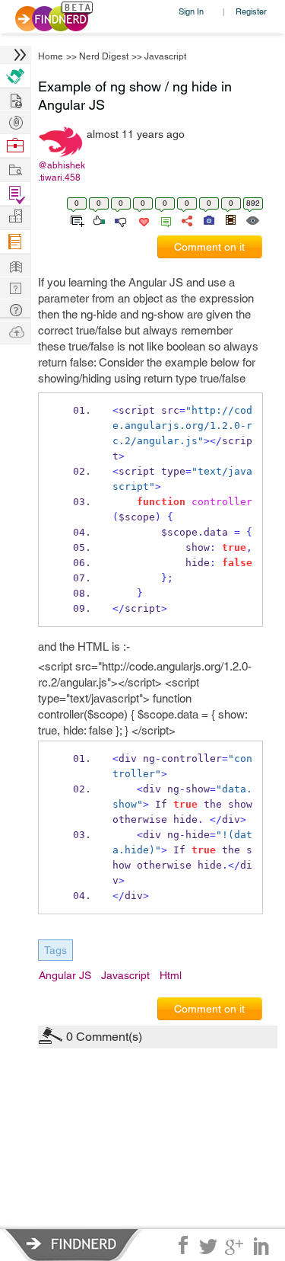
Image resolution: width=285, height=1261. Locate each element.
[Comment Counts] (163, 219)
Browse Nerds (15, 120)
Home (50, 56)
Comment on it (209, 247)
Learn (15, 242)
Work (15, 146)
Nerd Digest (103, 56)
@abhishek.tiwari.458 (61, 171)
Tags (55, 950)
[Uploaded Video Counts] (230, 219)
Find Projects (15, 168)
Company (15, 216)
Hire (15, 76)
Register (251, 11)
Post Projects (15, 98)
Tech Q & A (15, 286)
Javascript (165, 56)
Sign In (191, 11)
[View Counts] (251, 219)
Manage (15, 194)
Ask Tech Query (15, 308)
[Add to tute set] (75, 219)
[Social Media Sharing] (185, 219)
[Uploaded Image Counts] (207, 219)
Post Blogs (15, 331)
